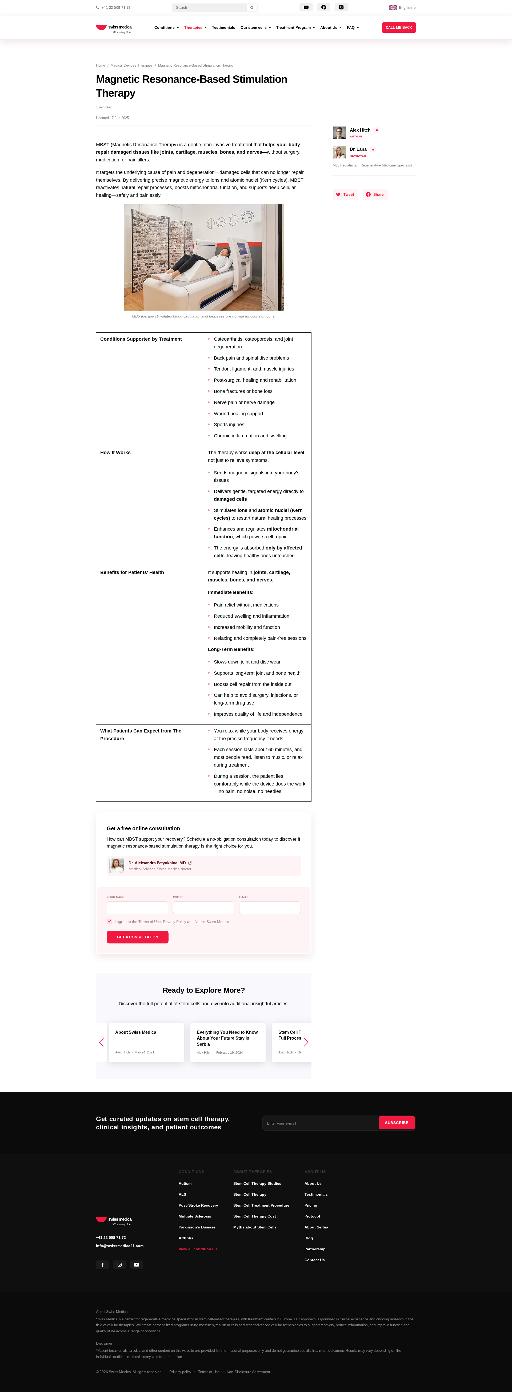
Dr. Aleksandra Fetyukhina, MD (157, 863)
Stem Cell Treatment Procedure (261, 1205)
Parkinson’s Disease (197, 1227)
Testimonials (316, 1194)
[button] (306, 1042)
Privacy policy (180, 1372)
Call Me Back (399, 28)
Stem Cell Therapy (249, 1194)
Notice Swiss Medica (212, 921)
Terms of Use (149, 921)
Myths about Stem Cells (255, 1227)
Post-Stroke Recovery (198, 1205)
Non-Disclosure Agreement (248, 1372)
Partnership (315, 1249)
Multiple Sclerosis (195, 1216)
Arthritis (186, 1238)
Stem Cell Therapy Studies (257, 1183)
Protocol (312, 1216)
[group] (146, 1042)
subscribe (397, 1123)
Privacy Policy (174, 921)
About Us (313, 1183)
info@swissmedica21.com (119, 1246)
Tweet (348, 194)
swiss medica (119, 27)
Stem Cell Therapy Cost (254, 1216)
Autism (185, 1183)
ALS (182, 1194)
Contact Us (315, 1260)
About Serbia (316, 1227)
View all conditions (196, 1249)
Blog (309, 1238)
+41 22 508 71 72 (116, 8)
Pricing (311, 1205)
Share (378, 194)
